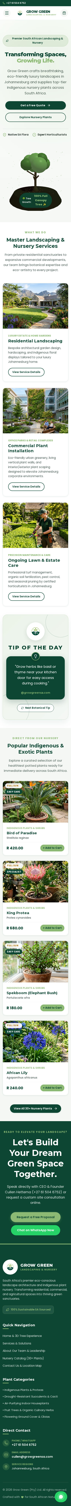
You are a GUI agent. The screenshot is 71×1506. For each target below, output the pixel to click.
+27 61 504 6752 (16, 3)
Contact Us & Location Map (22, 1366)
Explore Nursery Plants (36, 117)
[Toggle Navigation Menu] (7, 13)
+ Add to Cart (52, 848)
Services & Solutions (17, 1343)
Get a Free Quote (32, 105)
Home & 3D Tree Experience (22, 1336)
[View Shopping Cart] (64, 13)
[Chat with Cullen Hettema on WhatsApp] (61, 1496)
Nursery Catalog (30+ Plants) (23, 1358)
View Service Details (26, 372)
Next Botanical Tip (37, 708)
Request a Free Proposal (36, 1217)
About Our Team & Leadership (24, 1351)
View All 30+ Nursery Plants (33, 1108)
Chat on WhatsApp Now (35, 1230)
